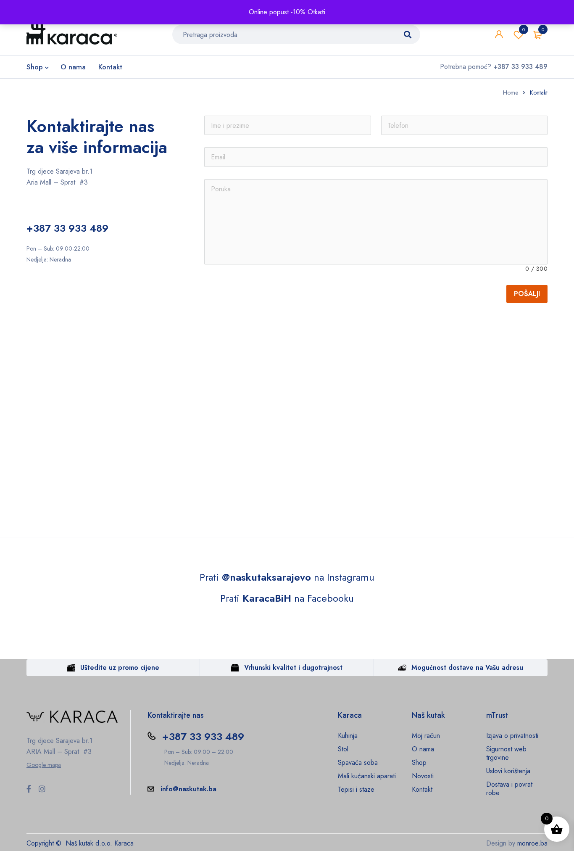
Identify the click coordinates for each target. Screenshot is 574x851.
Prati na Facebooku (287, 598)
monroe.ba (532, 843)
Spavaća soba (358, 762)
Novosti (423, 776)
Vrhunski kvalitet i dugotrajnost (293, 667)
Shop (419, 762)
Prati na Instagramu (287, 577)
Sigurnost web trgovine (506, 753)
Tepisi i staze (356, 789)
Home (510, 92)
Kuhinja (348, 735)
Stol (343, 749)
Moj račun (426, 735)
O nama (423, 749)
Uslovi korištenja (508, 771)
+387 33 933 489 (67, 228)
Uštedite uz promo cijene (119, 667)
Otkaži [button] (316, 12)
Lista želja (523, 29)
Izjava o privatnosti (512, 735)
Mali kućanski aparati (367, 776)
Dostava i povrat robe (509, 789)
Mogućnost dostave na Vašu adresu (467, 667)
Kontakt (422, 789)
